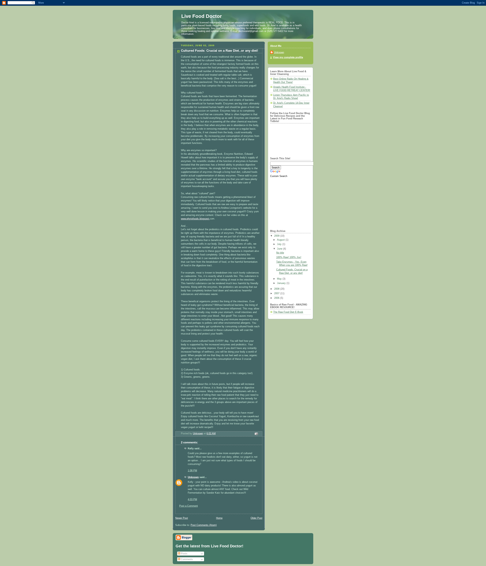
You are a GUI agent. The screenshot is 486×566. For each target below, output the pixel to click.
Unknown (193, 477)
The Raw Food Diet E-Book (288, 312)
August (281, 240)
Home (219, 518)
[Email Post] (256, 433)
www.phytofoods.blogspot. (195, 218)
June (280, 248)
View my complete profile (288, 57)
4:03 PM (192, 499)
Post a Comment (188, 506)
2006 (277, 298)
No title (280, 252)
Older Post (256, 518)
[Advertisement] (294, 202)
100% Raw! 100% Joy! (288, 257)
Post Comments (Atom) (204, 525)
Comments (186, 559)
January (281, 283)
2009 (277, 236)
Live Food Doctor (201, 16)
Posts (183, 553)
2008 (277, 289)
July (279, 244)
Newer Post (181, 518)
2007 (277, 293)
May (279, 278)
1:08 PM (192, 470)
